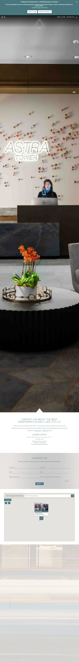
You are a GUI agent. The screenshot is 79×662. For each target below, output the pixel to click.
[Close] (36, 504)
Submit (39, 483)
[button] (77, 2)
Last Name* (42, 467)
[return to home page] (39, 17)
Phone (41, 472)
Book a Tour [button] (32, 11)
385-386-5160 (39, 439)
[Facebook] (2, 17)
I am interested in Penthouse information (51, 477)
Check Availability (45, 11)
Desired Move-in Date (14, 476)
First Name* (12, 467)
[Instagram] (4, 17)
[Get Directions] (72, 495)
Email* (10, 472)
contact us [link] (45, 430)
